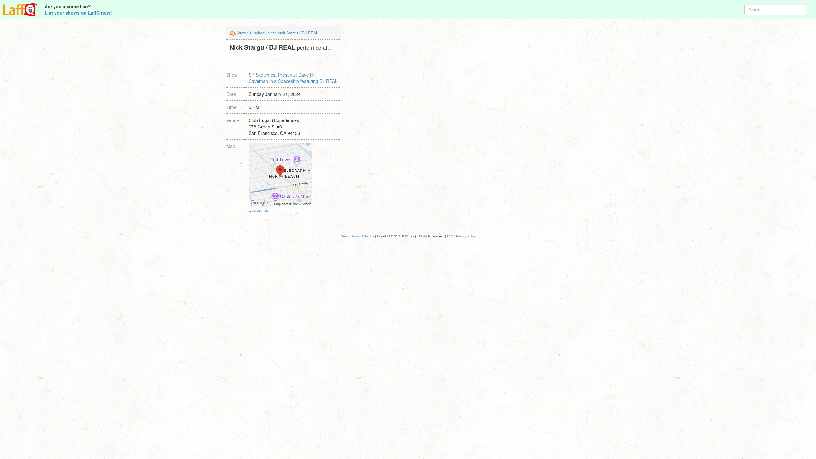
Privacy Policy (466, 236)
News (344, 236)
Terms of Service (362, 236)
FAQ (450, 236)
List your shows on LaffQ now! (78, 13)
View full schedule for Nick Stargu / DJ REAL (277, 33)
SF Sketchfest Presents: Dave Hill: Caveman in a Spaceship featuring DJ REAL (293, 77)
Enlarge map (258, 210)
